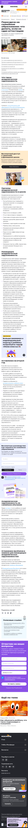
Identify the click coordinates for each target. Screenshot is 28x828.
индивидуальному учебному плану (13, 383)
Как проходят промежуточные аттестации (11, 630)
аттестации (4, 90)
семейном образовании (16, 565)
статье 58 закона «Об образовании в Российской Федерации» (13, 106)
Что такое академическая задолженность (12, 60)
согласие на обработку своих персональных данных (13, 477)
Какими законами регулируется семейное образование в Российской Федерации (14, 627)
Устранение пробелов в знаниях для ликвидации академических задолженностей (13, 72)
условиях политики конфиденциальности (15, 478)
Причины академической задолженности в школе (13, 62)
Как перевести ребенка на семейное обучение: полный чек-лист (13, 634)
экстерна (8, 508)
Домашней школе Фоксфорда (11, 568)
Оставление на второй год (8, 66)
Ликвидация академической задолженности (12, 64)
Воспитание (12, 718)
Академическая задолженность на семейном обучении (12, 69)
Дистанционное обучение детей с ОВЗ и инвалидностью (14, 623)
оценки (20, 90)
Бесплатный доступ (22, 9)
